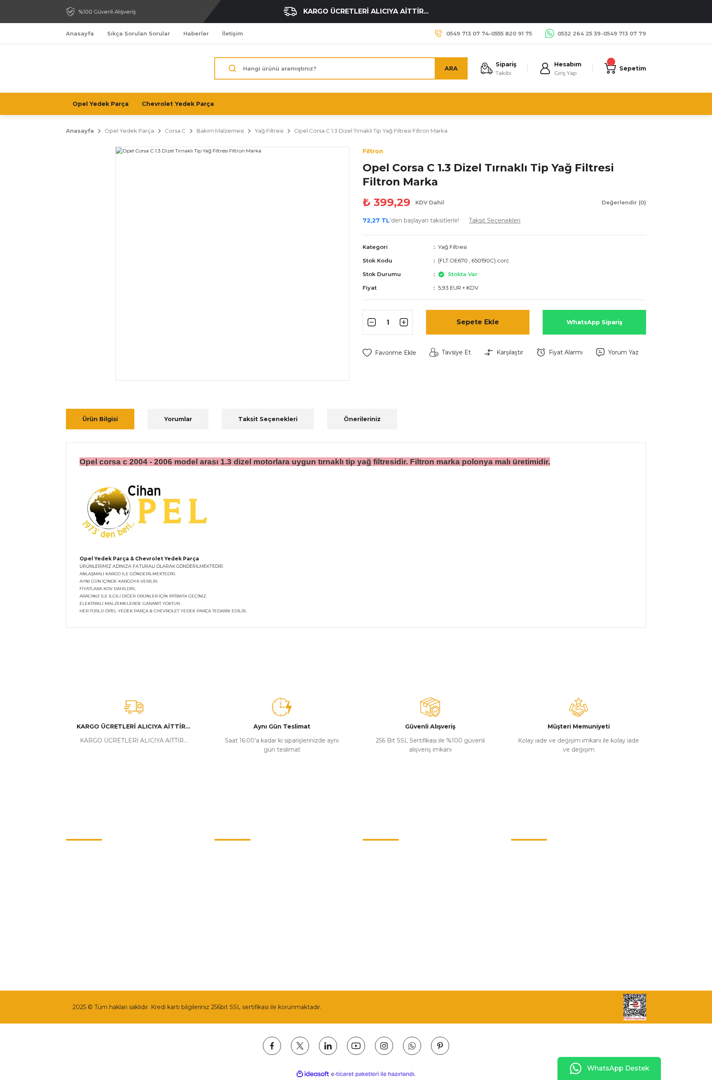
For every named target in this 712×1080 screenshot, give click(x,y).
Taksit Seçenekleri (267, 419)
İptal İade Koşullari (240, 889)
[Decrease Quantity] (370, 322)
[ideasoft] (312, 1074)
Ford (369, 924)
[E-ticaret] (355, 1074)
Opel (369, 872)
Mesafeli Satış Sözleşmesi (251, 855)
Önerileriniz (362, 419)
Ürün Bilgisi (100, 419)
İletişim (76, 855)
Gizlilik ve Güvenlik (240, 872)
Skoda (371, 907)
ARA (451, 68)
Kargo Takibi (83, 907)
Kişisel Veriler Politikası (246, 907)
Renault (374, 889)
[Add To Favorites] (389, 352)
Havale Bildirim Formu (98, 889)
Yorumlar (178, 419)
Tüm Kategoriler (386, 941)
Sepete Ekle (478, 322)
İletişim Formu (87, 872)
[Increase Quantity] (405, 322)
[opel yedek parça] (148, 511)
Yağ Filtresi (452, 247)
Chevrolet (377, 855)
